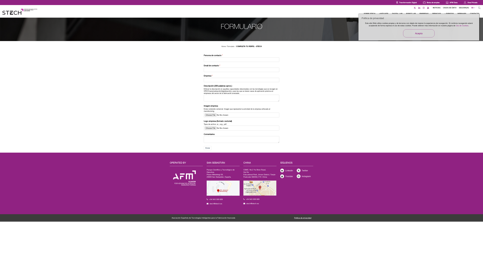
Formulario (230, 46)
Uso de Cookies (462, 26)
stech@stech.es (216, 204)
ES (472, 8)
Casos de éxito (449, 8)
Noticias (436, 8)
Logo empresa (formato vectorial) (218, 121)
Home (223, 46)
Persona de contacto (213, 55)
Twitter (305, 170)
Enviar (207, 148)
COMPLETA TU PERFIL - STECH (249, 46)
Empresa (207, 76)
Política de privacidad (302, 218)
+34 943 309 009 (216, 199)
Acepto (419, 33)
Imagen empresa (211, 106)
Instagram (306, 176)
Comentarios (209, 134)
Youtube (289, 176)
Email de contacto (211, 65)
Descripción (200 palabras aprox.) (218, 86)
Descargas (464, 8)
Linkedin (289, 170)
